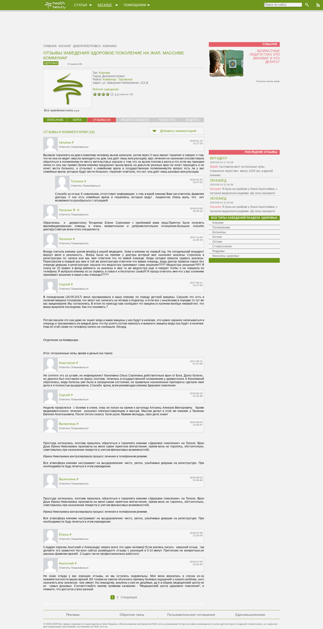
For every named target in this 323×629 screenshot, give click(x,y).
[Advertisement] (174, 80)
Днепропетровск (87, 46)
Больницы (219, 232)
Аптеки (217, 237)
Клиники (110, 46)
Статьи (80, 5)
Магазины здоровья (225, 256)
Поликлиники (221, 227)
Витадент (218, 158)
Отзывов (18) (74, 64)
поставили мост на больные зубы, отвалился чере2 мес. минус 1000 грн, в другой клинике (241, 171)
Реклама (72, 614)
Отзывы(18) (102, 120)
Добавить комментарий (178, 131)
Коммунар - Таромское (118, 79)
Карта (77, 120)
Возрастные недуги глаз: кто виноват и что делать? (265, 56)
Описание (55, 120)
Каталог (105, 5)
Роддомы (218, 251)
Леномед (218, 180)
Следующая (129, 597)
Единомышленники (250, 614)
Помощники (135, 5)
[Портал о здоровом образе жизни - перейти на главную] (54, 8)
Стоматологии (222, 246)
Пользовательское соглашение (191, 614)
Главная (50, 46)
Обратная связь (132, 614)
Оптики (217, 241)
